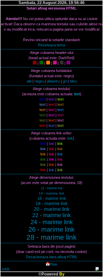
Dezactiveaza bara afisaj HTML (51, 257)
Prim (54, 264)
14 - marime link (51, 193)
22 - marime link (51, 215)
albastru (53, 81)
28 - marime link (51, 237)
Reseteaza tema (51, 45)
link (70, 138)
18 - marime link (52, 203)
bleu (73, 81)
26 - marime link (51, 229)
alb (29, 81)
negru (39, 81)
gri (65, 81)
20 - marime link (52, 209)
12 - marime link (51, 188)
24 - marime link (51, 222)
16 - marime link (52, 198)
